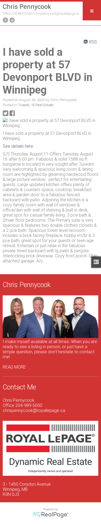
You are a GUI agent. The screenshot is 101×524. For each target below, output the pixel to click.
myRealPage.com (50, 515)
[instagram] (11, 19)
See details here (18, 146)
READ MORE (14, 367)
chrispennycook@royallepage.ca (56, 14)
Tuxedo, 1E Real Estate (35, 105)
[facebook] (4, 19)
